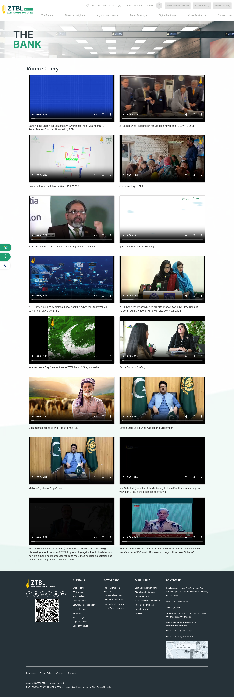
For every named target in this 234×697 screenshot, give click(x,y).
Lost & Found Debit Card (146, 588)
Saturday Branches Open (84, 605)
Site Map (72, 673)
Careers (149, 5)
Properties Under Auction (178, 5)
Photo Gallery (79, 596)
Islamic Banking (202, 5)
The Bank (46, 15)
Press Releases (80, 609)
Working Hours (79, 600)
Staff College (78, 617)
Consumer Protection (113, 599)
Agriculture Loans (107, 15)
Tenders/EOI (78, 613)
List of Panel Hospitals (114, 608)
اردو (120, 5)
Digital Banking (167, 15)
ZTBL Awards (79, 592)
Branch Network (142, 609)
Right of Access (80, 622)
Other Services (196, 15)
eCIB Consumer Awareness (147, 600)
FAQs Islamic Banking (145, 592)
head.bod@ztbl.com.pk (182, 630)
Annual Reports (142, 596)
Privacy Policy (46, 673)
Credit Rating (78, 588)
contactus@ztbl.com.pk (182, 636)
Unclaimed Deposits (113, 595)
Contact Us (224, 15)
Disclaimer (31, 673)
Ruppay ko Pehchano (144, 605)
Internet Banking (222, 5)
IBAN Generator (134, 5)
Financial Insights (74, 15)
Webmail (60, 673)
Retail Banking (137, 15)
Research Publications (114, 604)
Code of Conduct (80, 626)
